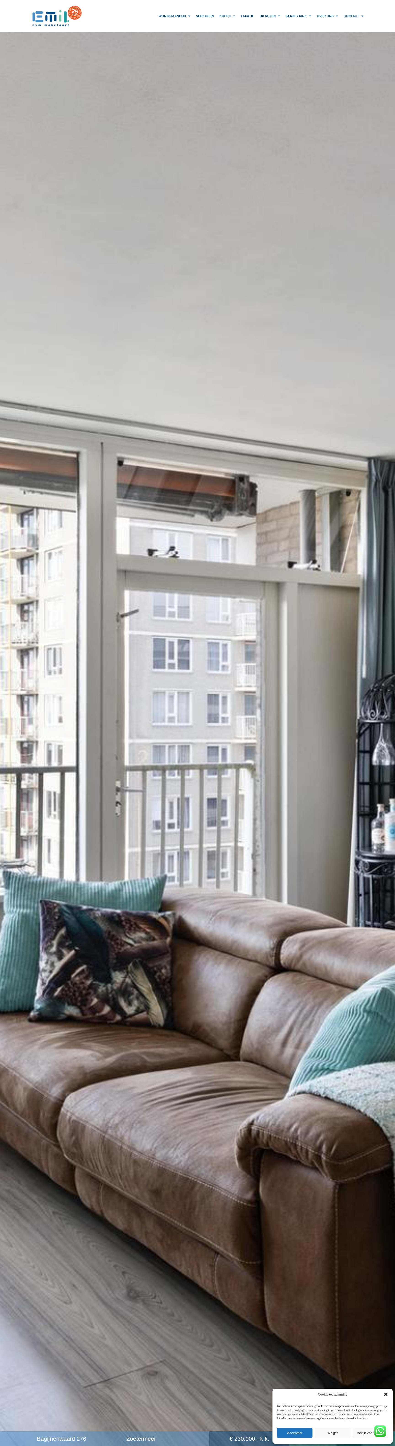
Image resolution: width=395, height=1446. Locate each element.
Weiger (332, 1433)
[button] (386, 1394)
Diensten (268, 16)
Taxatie (247, 16)
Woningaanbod (172, 16)
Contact (351, 16)
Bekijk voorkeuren (370, 1433)
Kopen (225, 16)
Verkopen (205, 16)
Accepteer (294, 1433)
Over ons (325, 16)
